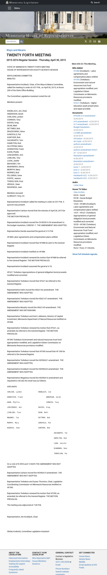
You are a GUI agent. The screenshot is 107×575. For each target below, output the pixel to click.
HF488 (77, 71)
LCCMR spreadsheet (83, 133)
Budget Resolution (82, 127)
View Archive (79, 192)
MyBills (82, 562)
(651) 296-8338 (62, 562)
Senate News (84, 559)
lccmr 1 (77, 167)
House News (84, 556)
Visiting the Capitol (17, 564)
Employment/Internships (19, 561)
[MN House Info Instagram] (90, 41)
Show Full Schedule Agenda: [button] (85, 254)
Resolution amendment (84, 161)
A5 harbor (78, 138)
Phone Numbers (63, 569)
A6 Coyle (78, 141)
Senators (36, 564)
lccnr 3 (77, 173)
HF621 (77, 103)
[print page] (99, 41)
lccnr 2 (77, 170)
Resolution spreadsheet (84, 155)
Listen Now (78, 185)
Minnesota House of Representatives (40, 35)
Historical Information (18, 558)
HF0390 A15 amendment (85, 116)
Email (58, 565)
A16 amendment (81, 121)
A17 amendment (81, 124)
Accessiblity (14, 567)
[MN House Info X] (85, 41)
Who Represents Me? (41, 558)
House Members (39, 561)
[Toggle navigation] (9, 8)
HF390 (77, 79)
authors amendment (83, 144)
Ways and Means (16, 50)
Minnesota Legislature (24, 2)
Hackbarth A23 (80, 178)
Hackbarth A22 (80, 175)
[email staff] (94, 41)
